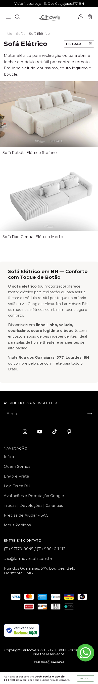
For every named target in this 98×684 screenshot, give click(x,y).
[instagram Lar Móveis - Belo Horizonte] (25, 431)
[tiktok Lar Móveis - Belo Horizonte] (55, 431)
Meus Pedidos (17, 525)
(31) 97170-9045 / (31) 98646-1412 (34, 548)
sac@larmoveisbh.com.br (28, 558)
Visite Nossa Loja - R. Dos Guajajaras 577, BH (49, 4)
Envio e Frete (16, 476)
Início (8, 34)
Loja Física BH (17, 486)
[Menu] (8, 17)
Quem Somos (17, 466)
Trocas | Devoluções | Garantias (33, 505)
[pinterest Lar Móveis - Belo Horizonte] (69, 431)
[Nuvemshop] (49, 662)
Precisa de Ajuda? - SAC (26, 515)
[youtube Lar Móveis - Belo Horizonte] (40, 431)
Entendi (85, 678)
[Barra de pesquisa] (17, 17)
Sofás (20, 34)
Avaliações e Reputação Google (34, 495)
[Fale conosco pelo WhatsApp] (85, 652)
